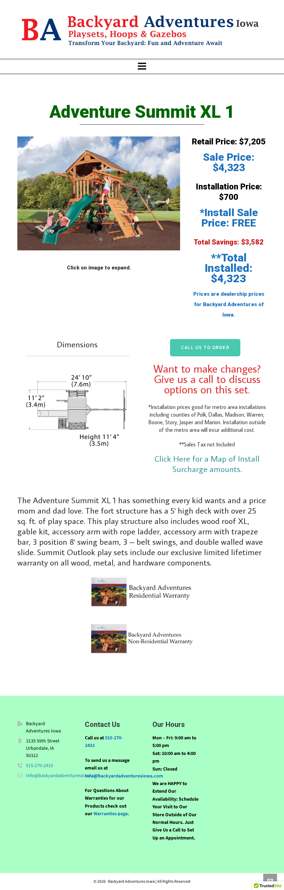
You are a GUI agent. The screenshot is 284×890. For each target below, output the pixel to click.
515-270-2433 (39, 765)
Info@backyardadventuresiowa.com (63, 775)
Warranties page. (110, 813)
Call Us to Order (205, 347)
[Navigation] (142, 66)
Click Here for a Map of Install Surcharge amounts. (206, 463)
